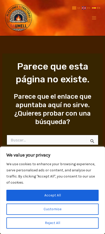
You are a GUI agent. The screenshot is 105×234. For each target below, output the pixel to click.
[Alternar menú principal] (94, 18)
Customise (52, 209)
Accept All (52, 195)
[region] (52, 190)
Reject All (52, 223)
